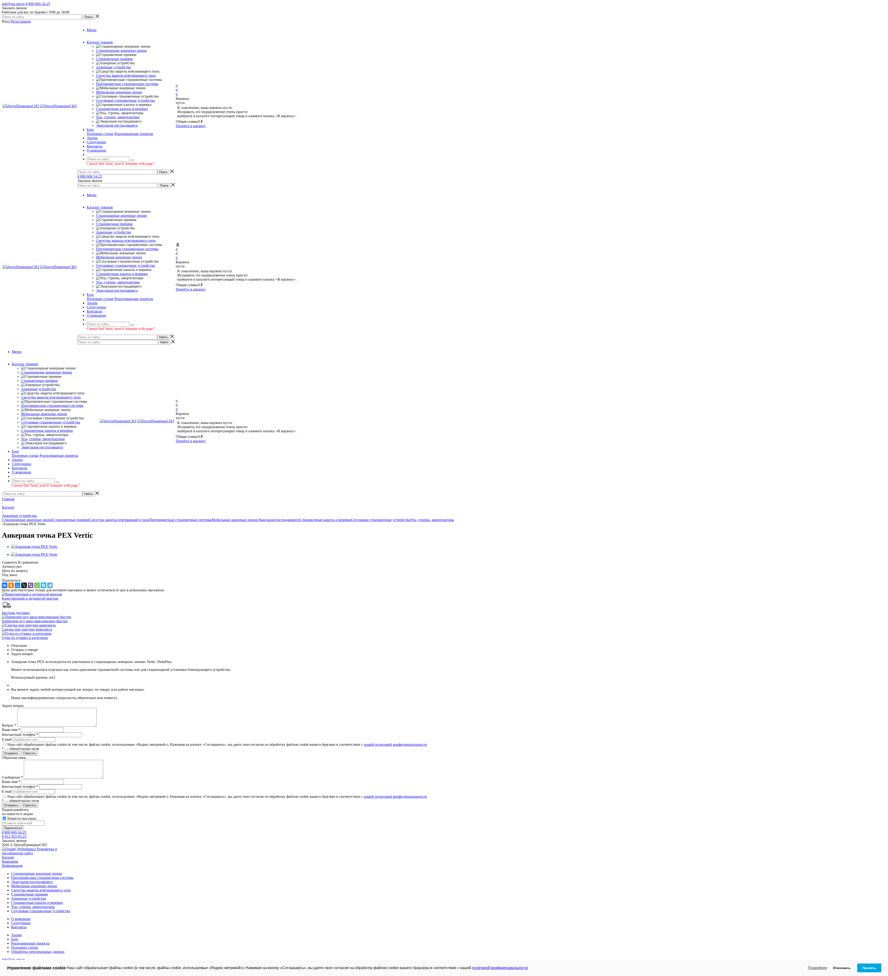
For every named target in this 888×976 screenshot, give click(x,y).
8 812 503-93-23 (14, 836)
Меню (91, 30)
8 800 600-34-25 (38, 4)
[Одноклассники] (11, 585)
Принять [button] (869, 968)
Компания (10, 861)
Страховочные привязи (114, 59)
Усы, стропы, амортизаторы (118, 117)
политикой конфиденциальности (500, 968)
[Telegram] (50, 585)
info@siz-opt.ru (13, 4)
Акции (16, 935)
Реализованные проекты (133, 134)
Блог (14, 939)
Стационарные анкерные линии (121, 50)
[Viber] (30, 585)
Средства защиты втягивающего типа (126, 75)
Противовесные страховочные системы (127, 84)
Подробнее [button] (817, 968)
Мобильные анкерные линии (119, 92)
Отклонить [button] (842, 968)
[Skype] (43, 585)
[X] (24, 585)
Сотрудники (21, 923)
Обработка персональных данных (38, 952)
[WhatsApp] (37, 585)
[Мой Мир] (17, 585)
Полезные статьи (100, 134)
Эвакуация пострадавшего (117, 125)
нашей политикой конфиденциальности (395, 744)
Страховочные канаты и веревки (122, 109)
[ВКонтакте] (4, 585)
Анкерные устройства (113, 67)
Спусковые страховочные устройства (125, 100)
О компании (21, 919)
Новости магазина (21, 818)
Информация (12, 866)
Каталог (8, 857)
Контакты (19, 927)
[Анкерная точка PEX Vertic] (34, 547)
